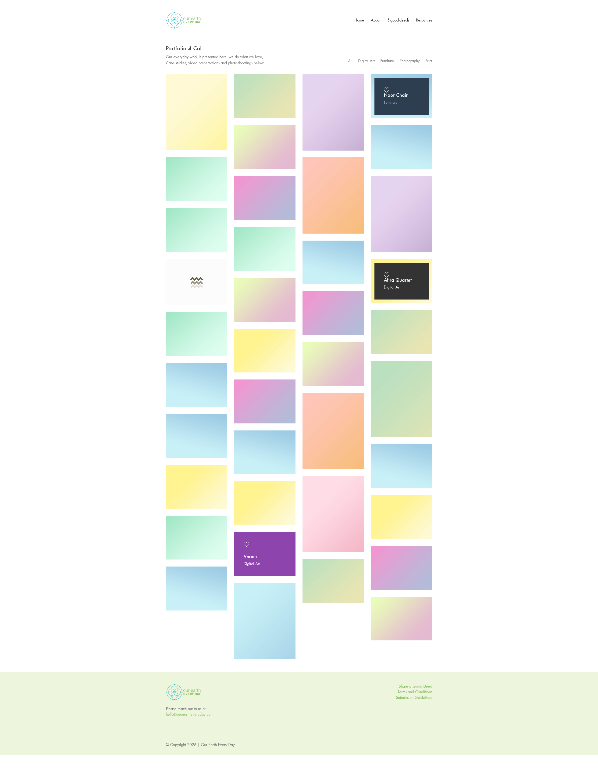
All (350, 60)
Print (428, 60)
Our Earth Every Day (218, 744)
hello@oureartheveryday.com (189, 714)
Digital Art (366, 60)
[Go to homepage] (183, 20)
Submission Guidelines (414, 697)
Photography (410, 60)
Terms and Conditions (415, 692)
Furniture (387, 60)
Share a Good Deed (415, 686)
